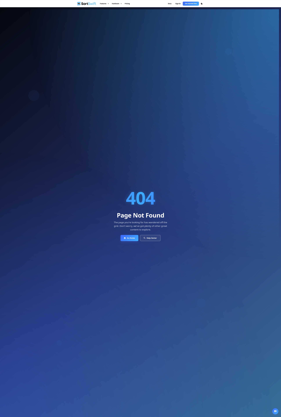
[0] (275, 411)
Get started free (191, 3)
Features (103, 4)
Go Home (131, 238)
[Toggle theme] (202, 4)
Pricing (127, 4)
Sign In (178, 4)
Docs (169, 4)
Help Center (152, 238)
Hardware (115, 4)
